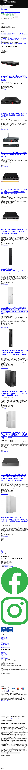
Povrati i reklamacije (5, 643)
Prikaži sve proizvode (5, 26)
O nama (2, 640)
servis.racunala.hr (4, 658)
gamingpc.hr (3, 653)
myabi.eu (2, 655)
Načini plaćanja (4, 642)
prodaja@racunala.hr (5, 12)
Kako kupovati (4, 9)
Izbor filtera (3, 52)
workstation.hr (4, 654)
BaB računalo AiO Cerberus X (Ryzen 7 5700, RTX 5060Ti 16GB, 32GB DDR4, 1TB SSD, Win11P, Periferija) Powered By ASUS (14, 40)
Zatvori (2, 686)
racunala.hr (3, 652)
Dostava (2, 639)
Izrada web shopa (4, 700)
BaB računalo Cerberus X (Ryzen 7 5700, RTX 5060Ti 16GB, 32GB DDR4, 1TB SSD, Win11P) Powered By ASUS (14, 34)
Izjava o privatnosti (5, 644)
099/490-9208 (13, 12)
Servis (2, 8)
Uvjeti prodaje (4, 638)
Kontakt (2, 10)
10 (1, 550)
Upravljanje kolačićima (5, 647)
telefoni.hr (3, 657)
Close (2, 539)
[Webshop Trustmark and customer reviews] (7, 632)
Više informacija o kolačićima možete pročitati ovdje (12, 718)
